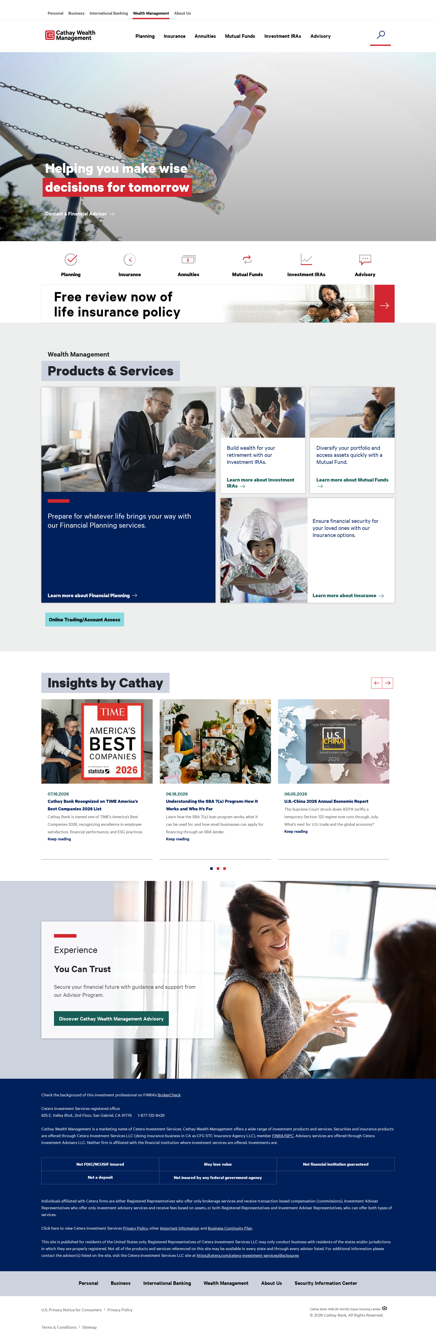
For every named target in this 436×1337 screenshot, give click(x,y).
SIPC (289, 1135)
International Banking (109, 13)
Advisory (320, 36)
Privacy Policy (135, 1228)
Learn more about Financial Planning (89, 595)
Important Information (179, 1228)
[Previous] (376, 683)
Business (76, 13)
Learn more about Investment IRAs (260, 483)
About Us (182, 13)
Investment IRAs (282, 36)
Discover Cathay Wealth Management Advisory (111, 1018)
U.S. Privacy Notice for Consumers (71, 1309)
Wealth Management (151, 13)
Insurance (174, 36)
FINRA (278, 1135)
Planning (145, 36)
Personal (55, 13)
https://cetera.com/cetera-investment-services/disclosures (248, 1255)
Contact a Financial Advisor (76, 213)
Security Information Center (326, 1283)
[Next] (387, 683)
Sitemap (89, 1327)
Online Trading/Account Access (84, 619)
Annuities (205, 36)
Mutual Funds (240, 36)
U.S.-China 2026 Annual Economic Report (326, 801)
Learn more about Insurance (345, 595)
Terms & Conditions (58, 1327)
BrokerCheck (169, 1094)
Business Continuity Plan (230, 1228)
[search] (380, 35)
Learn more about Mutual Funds (352, 481)
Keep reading (97, 838)
